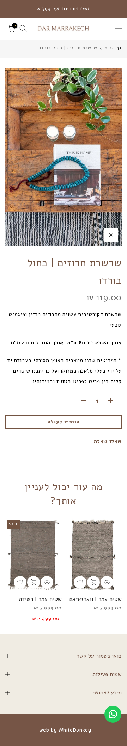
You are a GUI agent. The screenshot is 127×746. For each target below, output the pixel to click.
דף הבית (113, 48)
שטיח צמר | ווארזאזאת (95, 599)
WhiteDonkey (75, 730)
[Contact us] (112, 714)
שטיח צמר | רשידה (40, 599)
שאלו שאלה (108, 441)
